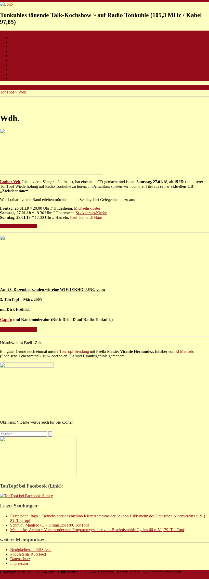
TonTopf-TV (20, 65)
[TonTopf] (6, 4)
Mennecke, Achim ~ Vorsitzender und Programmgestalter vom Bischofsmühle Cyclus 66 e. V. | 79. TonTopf (97, 530)
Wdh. (22, 92)
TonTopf (7, 92)
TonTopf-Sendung (74, 351)
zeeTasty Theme (13, 576)
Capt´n (6, 319)
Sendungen (19, 46)
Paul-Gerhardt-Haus (86, 217)
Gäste (14, 55)
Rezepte (16, 60)
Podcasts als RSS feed (28, 554)
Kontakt (16, 74)
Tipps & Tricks (22, 69)
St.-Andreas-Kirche (91, 213)
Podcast (16, 51)
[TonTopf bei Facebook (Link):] (26, 496)
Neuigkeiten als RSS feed (30, 549)
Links (14, 78)
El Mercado (184, 351)
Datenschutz (20, 559)
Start (14, 37)
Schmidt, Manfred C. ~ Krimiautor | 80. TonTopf (49, 525)
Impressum (19, 563)
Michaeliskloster (87, 208)
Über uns (17, 42)
